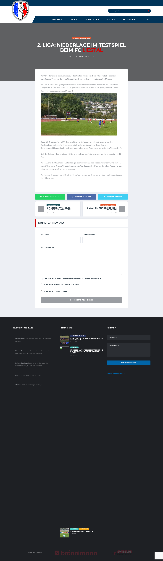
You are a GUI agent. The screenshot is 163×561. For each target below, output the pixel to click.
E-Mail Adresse (88, 234)
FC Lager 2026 (129, 20)
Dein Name (45, 234)
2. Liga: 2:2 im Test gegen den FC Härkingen (101, 209)
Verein (110, 20)
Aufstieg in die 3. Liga (34, 375)
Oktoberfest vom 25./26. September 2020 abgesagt (59, 209)
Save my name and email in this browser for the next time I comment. (72, 279)
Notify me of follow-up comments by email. (60, 284)
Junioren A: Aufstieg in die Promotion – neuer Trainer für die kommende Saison (86, 351)
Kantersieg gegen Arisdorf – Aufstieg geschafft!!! (86, 339)
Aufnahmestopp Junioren (81, 531)
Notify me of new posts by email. (56, 291)
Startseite (57, 20)
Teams (72, 20)
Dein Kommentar (47, 247)
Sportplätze (91, 20)
